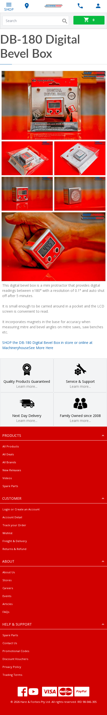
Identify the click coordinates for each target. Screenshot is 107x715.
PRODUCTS (11, 435)
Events (6, 596)
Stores (6, 580)
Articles (7, 604)
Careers (7, 588)
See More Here (41, 347)
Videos (7, 478)
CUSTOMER (11, 498)
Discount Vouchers (15, 659)
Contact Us (9, 643)
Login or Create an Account (21, 509)
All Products (10, 446)
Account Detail (12, 517)
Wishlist (7, 533)
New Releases (11, 470)
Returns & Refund (14, 549)
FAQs (5, 612)
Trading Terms (12, 675)
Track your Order (14, 525)
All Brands (9, 462)
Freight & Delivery (14, 541)
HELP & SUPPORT (17, 624)
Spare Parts (10, 486)
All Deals (8, 454)
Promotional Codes (15, 651)
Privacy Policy (11, 667)
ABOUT (8, 561)
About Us (8, 572)
